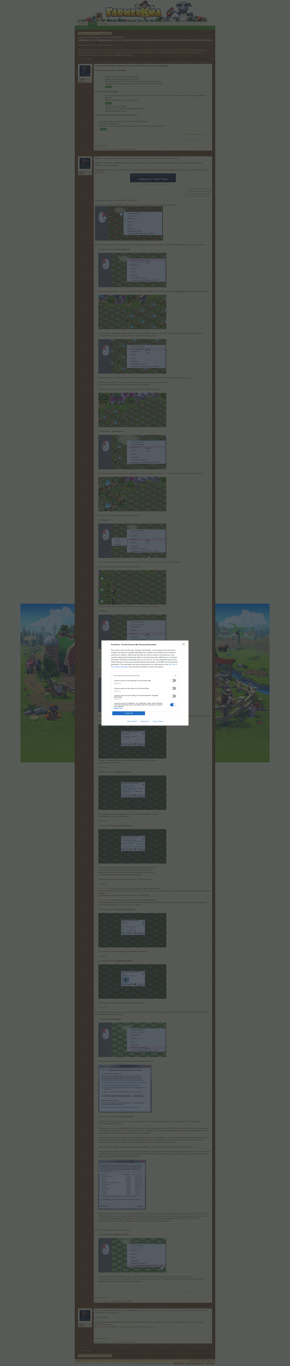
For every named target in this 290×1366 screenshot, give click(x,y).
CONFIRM (128, 713)
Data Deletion (132, 721)
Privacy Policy (158, 721)
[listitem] (145, 675)
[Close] (184, 645)
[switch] (173, 680)
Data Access (145, 721)
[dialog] (145, 683)
